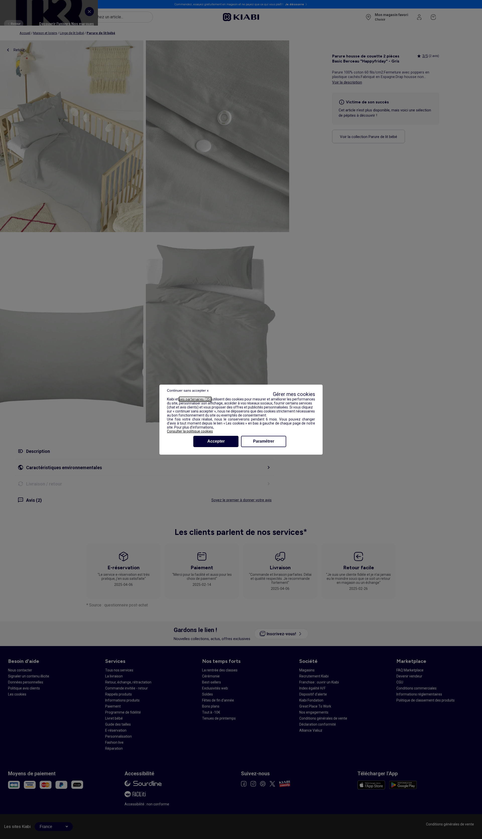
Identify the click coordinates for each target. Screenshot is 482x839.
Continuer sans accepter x (188, 390)
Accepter (216, 441)
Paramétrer (263, 441)
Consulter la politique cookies (190, 431)
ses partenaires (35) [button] (195, 399)
